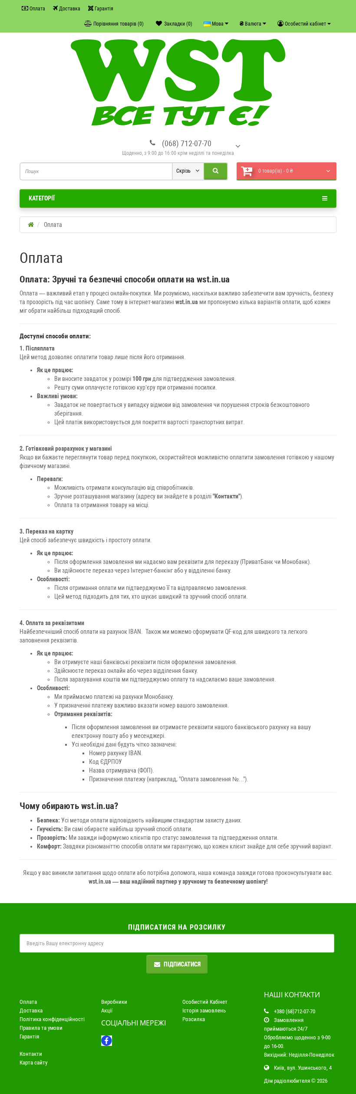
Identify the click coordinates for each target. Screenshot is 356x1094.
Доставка (69, 9)
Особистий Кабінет (204, 1002)
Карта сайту (33, 1062)
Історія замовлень (204, 1010)
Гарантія (103, 9)
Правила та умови (41, 1028)
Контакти (31, 1054)
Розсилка (193, 1019)
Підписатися (182, 964)
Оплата (36, 9)
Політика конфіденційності (52, 1019)
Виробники (114, 1002)
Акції (106, 1010)
